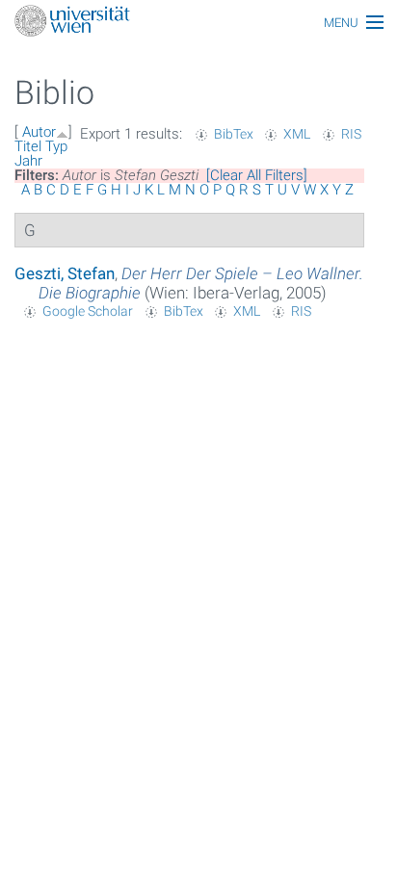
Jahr (28, 160)
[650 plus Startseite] (198, 22)
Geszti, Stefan (64, 273)
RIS (351, 134)
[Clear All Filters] (256, 175)
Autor (39, 132)
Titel (27, 146)
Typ (56, 146)
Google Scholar (87, 311)
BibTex (233, 134)
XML (296, 134)
